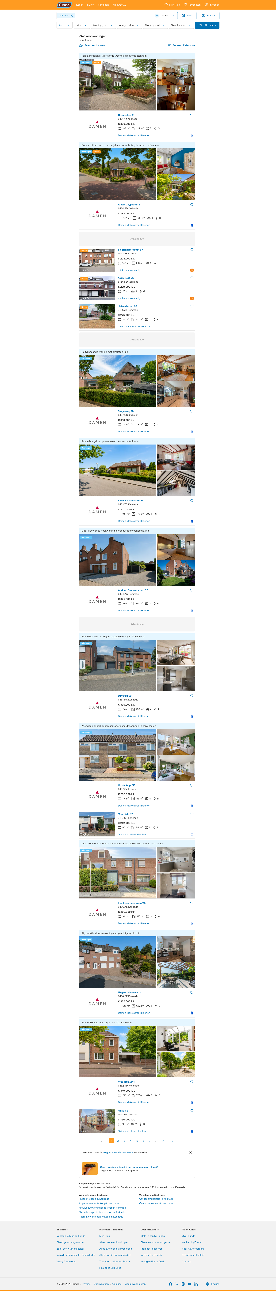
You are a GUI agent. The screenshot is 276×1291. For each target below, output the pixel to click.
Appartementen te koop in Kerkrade (99, 1203)
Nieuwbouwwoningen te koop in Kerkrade (102, 1207)
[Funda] (64, 5)
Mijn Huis (104, 1236)
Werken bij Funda (191, 1242)
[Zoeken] (157, 16)
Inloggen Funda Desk (153, 1261)
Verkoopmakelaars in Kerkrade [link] (156, 1203)
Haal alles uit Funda (110, 1267)
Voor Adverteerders (193, 1248)
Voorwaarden (101, 1284)
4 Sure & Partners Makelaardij (134, 326)
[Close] (72, 16)
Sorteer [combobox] (184, 45)
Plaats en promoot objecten (156, 1242)
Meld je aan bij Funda (153, 1236)
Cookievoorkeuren (135, 1284)
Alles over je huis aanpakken (115, 1255)
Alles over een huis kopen (113, 1242)
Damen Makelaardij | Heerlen (134, 135)
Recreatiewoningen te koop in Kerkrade (101, 1216)
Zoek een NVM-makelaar (70, 1248)
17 (163, 1140)
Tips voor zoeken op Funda (114, 1261)
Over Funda (188, 1236)
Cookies (116, 1284)
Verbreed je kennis (151, 1255)
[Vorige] (101, 1140)
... (156, 1140)
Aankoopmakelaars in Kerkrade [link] (156, 1198)
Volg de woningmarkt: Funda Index (76, 1255)
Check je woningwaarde (70, 1242)
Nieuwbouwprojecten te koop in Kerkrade (102, 1212)
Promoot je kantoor (151, 1248)
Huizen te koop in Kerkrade (94, 1198)
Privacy (86, 1284)
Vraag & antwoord (66, 1261)
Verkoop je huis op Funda (71, 1236)
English (215, 1284)
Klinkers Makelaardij (129, 270)
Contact (186, 1261)
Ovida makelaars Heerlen (132, 834)
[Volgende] (173, 1140)
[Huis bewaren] (192, 115)
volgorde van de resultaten (118, 1152)
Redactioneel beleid (193, 1255)
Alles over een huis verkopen (115, 1248)
